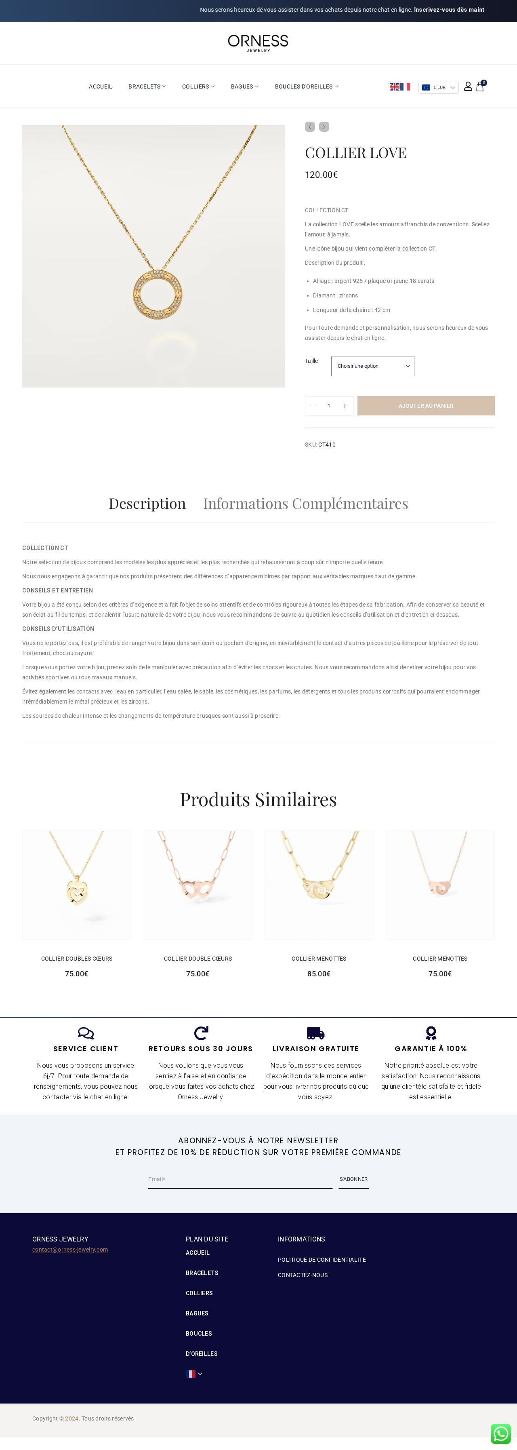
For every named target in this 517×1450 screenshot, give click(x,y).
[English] (395, 86)
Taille (311, 361)
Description (147, 502)
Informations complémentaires (305, 502)
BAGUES (197, 1313)
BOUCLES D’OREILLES (202, 1343)
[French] (405, 86)
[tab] (147, 504)
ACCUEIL (198, 1253)
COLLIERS (199, 1293)
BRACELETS (202, 1273)
